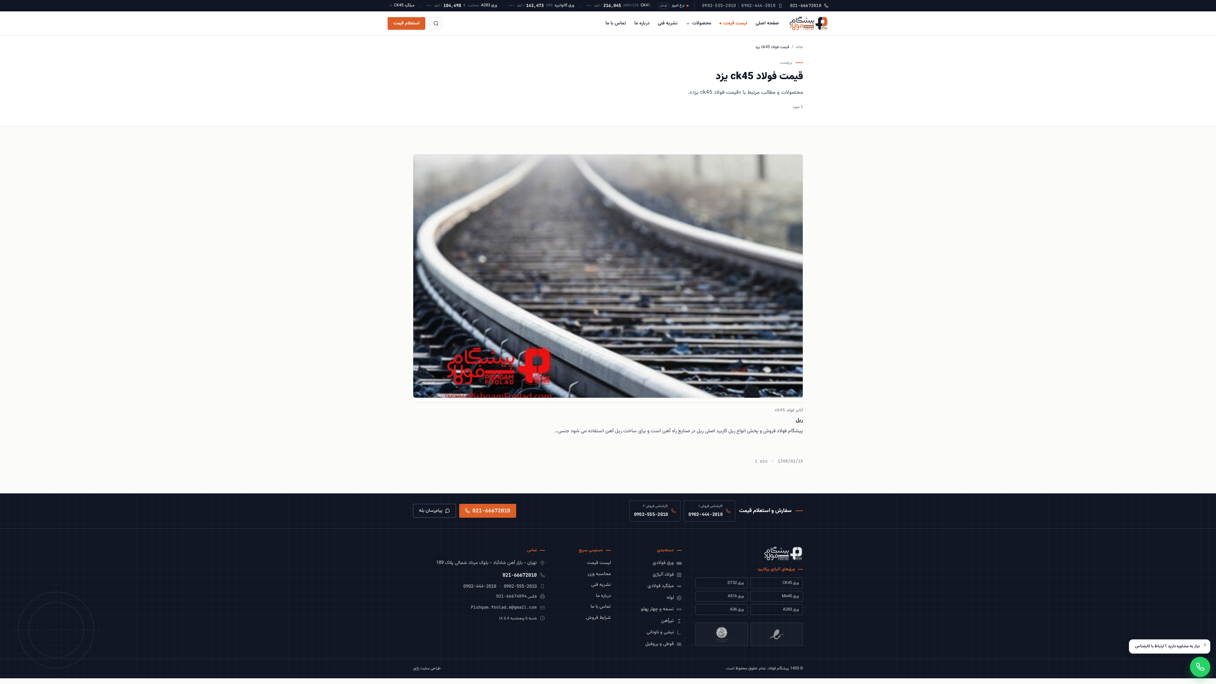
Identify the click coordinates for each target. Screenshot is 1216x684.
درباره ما (641, 23)
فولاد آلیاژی (663, 574)
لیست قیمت (735, 23)
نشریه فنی (667, 23)
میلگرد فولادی (661, 586)
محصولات (701, 23)
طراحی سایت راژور (426, 668)
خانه (799, 47)
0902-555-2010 (719, 5)
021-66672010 (805, 5)
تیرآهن (667, 620)
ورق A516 (736, 596)
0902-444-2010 (758, 5)
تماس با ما (615, 23)
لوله (670, 597)
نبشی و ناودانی (660, 632)
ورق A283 (791, 609)
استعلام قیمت (406, 23)
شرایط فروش (598, 617)
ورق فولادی (663, 563)
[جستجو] (436, 23)
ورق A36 (737, 609)
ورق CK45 (790, 583)
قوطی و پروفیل (659, 644)
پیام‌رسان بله (430, 510)
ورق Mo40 (790, 596)
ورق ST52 (735, 583)
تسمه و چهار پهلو (657, 609)
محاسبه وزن (599, 574)
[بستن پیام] (1205, 645)
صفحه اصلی (767, 23)
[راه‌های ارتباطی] (1200, 667)
